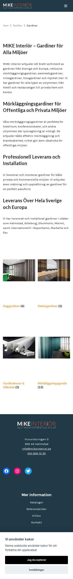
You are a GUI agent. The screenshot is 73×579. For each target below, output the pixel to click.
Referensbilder (36, 509)
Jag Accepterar (36, 559)
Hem (6, 25)
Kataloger (36, 502)
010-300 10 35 (36, 453)
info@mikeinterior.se (36, 448)
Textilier (17, 25)
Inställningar (36, 569)
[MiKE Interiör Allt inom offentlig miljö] (17, 6)
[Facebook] (6, 471)
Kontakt (36, 522)
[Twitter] (28, 471)
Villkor (36, 515)
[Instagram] (17, 471)
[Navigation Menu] (65, 6)
